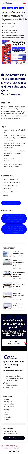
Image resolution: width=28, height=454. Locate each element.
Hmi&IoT (10, 8)
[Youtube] (14, 451)
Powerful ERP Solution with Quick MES (18, 295)
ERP (4, 8)
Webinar (8, 35)
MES (16, 8)
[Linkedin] (17, 451)
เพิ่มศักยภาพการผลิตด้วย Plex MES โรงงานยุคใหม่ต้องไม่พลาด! (19, 274)
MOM (22, 8)
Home (3, 35)
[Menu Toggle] (24, 2)
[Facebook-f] (10, 451)
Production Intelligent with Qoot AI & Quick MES (19, 284)
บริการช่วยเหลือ (8, 428)
